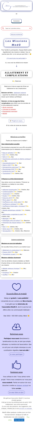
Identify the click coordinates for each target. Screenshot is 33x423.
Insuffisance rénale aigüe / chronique (14, 206)
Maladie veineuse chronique (11, 268)
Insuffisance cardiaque (9, 204)
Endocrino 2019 (7, 198)
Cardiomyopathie (8, 191)
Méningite (5, 218)
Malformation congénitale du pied (13, 214)
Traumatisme (6, 173)
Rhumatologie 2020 (8, 169)
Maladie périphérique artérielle (12, 210)
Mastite (5, 113)
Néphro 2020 (7, 165)
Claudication (6, 194)
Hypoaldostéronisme (9, 163)
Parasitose (6, 272)
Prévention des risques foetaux (12, 222)
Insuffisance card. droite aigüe (12, 202)
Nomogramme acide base (10, 167)
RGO (4, 226)
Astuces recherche (16, 34)
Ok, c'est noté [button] (19, 420)
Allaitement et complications (11, 250)
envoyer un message (25, 408)
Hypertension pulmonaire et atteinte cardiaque (16, 159)
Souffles (5, 274)
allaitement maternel (20, 92)
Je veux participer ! (16, 354)
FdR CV (5, 157)
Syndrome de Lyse (8, 171)
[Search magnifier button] (3, 28)
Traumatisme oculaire (9, 254)
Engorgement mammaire (10, 111)
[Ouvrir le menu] (16, 14)
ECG (4, 155)
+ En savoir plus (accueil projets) (16, 58)
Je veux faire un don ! (16, 392)
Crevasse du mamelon (9, 109)
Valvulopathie (7, 231)
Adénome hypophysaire (10, 189)
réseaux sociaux (22, 385)
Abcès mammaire (8, 107)
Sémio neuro (6, 229)
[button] (16, 21)
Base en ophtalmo (8, 152)
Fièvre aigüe (6, 200)
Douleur (5, 196)
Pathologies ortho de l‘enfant (11, 220)
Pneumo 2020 (7, 252)
